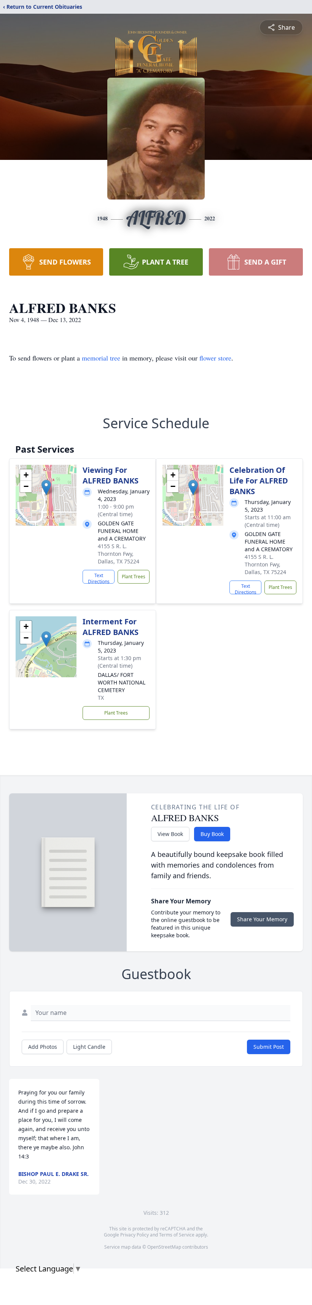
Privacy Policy (134, 1235)
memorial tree (101, 357)
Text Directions (99, 578)
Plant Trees (133, 576)
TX (101, 697)
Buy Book (212, 834)
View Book (170, 834)
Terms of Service (176, 1235)
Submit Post (268, 1046)
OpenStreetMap (164, 1247)
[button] (46, 487)
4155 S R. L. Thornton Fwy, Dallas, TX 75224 (118, 553)
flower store (215, 357)
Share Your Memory (262, 919)
